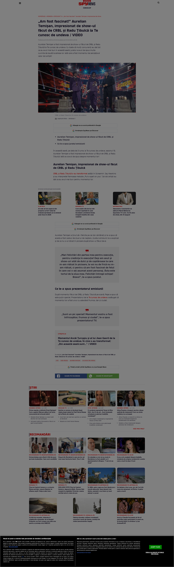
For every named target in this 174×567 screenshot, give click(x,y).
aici (23, 557)
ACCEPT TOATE (155, 547)
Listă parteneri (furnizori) (84, 553)
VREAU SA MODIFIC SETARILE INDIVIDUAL (155, 553)
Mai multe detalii (13, 547)
